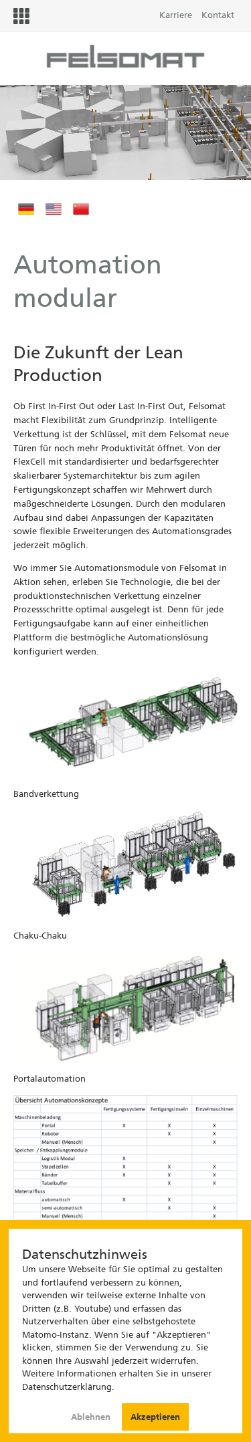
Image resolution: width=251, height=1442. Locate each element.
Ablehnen (92, 1417)
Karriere (175, 15)
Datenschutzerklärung (67, 1387)
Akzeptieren (155, 1417)
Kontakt (217, 15)
